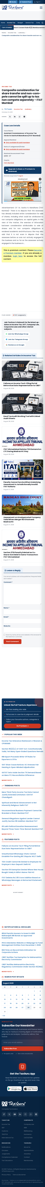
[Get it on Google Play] (14, 1088)
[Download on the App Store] (30, 1088)
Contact (27, 1157)
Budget (20, 23)
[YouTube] (14, 1114)
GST (3, 1128)
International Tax (7, 1138)
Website (7, 626)
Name (6, 608)
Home (3, 23)
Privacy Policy (6, 1175)
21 (28, 1003)
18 (10, 1003)
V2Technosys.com (8, 1171)
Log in (20, 176)
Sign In (38, 2)
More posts (7, 780)
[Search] (42, 22)
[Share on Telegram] (24, 117)
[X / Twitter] (9, 1114)
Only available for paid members (18, 143)
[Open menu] (41, 7)
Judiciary (21, 33)
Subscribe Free (10, 1049)
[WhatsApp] (31, 1114)
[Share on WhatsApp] (20, 117)
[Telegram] (36, 1114)
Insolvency (27, 1134)
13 (22, 999)
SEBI (25, 1128)
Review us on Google (16, 345)
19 (16, 1003)
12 (16, 999)
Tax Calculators (7, 1160)
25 (11, 1007)
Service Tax (30, 23)
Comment (8, 582)
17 (4, 1003)
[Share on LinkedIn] (15, 117)
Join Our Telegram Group (18, 339)
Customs (5, 1131)
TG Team (8, 109)
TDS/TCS (5, 1134)
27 (22, 1007)
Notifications (6, 1147)
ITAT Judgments (20, 315)
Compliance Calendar (10, 1157)
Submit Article (29, 1150)
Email (6, 617)
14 (28, 999)
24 (5, 1007)
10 (5, 999)
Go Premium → (22, 726)
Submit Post (26, 2)
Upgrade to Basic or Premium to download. (21, 170)
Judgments (6, 1154)
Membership (28, 1160)
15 (34, 999)
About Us (27, 1147)
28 (28, 1007)
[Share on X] (10, 117)
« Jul (3, 1016)
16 (40, 999)
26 (16, 1007)
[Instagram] (25, 1114)
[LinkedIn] (20, 1114)
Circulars (5, 1150)
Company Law (29, 1124)
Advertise (27, 1154)
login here (17, 256)
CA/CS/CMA (28, 1138)
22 (34, 1003)
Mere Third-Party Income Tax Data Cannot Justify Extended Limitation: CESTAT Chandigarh (20, 795)
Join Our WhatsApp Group (18, 334)
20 (22, 1003)
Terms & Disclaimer (19, 1175)
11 (10, 999)
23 (40, 1003)
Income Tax (11, 23)
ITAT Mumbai (9, 163)
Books (13, 2)
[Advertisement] (22, 61)
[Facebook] (4, 1114)
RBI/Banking (28, 1131)
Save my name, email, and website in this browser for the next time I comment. (23, 636)
